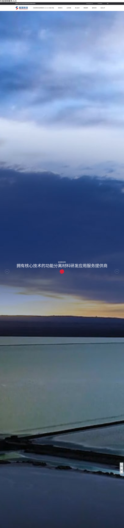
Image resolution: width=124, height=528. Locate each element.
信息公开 (103, 8)
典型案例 (86, 8)
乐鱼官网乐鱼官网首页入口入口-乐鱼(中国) (43, 8)
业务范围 (69, 8)
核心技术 (77, 8)
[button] (117, 271)
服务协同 (94, 8)
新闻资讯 (60, 8)
